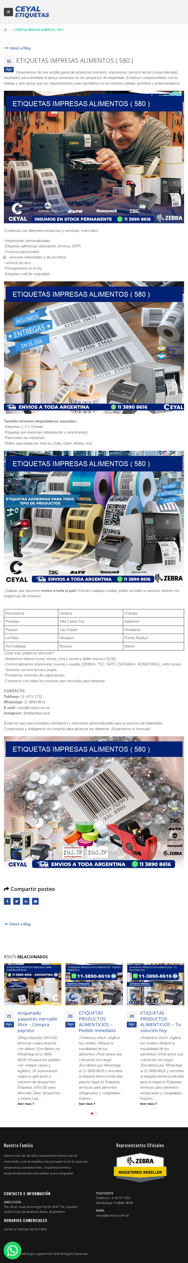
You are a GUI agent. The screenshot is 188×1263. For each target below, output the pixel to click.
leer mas (24, 1104)
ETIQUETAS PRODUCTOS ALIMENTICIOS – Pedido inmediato (36, 1021)
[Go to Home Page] (5, 29)
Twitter (16, 901)
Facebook (7, 901)
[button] (92, 1118)
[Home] (32, 12)
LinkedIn (26, 901)
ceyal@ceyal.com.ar (112, 1220)
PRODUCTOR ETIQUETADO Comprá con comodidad (154, 1020)
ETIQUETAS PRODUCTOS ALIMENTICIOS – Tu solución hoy (99, 1021)
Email (35, 901)
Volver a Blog (19, 48)
